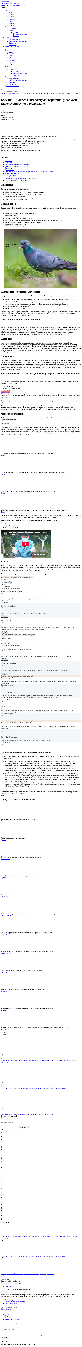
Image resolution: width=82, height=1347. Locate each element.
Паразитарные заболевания (18, 41)
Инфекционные (14, 39)
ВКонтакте (8, 1286)
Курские (3, 1010)
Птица (7, 11)
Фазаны (11, 23)
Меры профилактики (12, 173)
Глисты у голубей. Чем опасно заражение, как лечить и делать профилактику (27, 1114)
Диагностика (9, 170)
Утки (10, 12)
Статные (4, 934)
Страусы (12, 20)
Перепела (12, 21)
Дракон (3, 840)
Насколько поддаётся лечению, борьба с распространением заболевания (29, 171)
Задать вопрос (5, 392)
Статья (3, 493)
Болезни (7, 37)
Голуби (11, 14)
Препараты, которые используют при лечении (20, 179)
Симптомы (12, 43)
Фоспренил (5, 790)
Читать (3, 455)
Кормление (12, 177)
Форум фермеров (6, 1309)
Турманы (4, 878)
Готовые (15, 32)
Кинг (2, 821)
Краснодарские (6, 953)
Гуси (10, 18)
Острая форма (9, 162)
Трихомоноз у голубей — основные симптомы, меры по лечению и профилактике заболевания (33, 1088)
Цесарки (12, 25)
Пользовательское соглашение (15, 1302)
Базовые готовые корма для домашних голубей (17, 577)
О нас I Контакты (11, 1303)
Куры (6, 27)
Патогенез (8, 168)
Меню (3, 7)
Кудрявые (4, 991)
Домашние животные (12, 46)
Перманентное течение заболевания (17, 164)
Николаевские (5, 859)
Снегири (4, 972)
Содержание (13, 28)
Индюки (12, 16)
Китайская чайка (6, 915)
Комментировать (24, 1127)
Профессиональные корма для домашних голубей (18, 635)
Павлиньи (4, 896)
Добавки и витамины (20, 34)
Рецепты (16, 36)
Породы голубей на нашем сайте (16, 180)
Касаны (3, 1029)
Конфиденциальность (12, 1300)
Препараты (12, 45)
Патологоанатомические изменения (17, 166)
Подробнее (4, 474)
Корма (11, 30)
